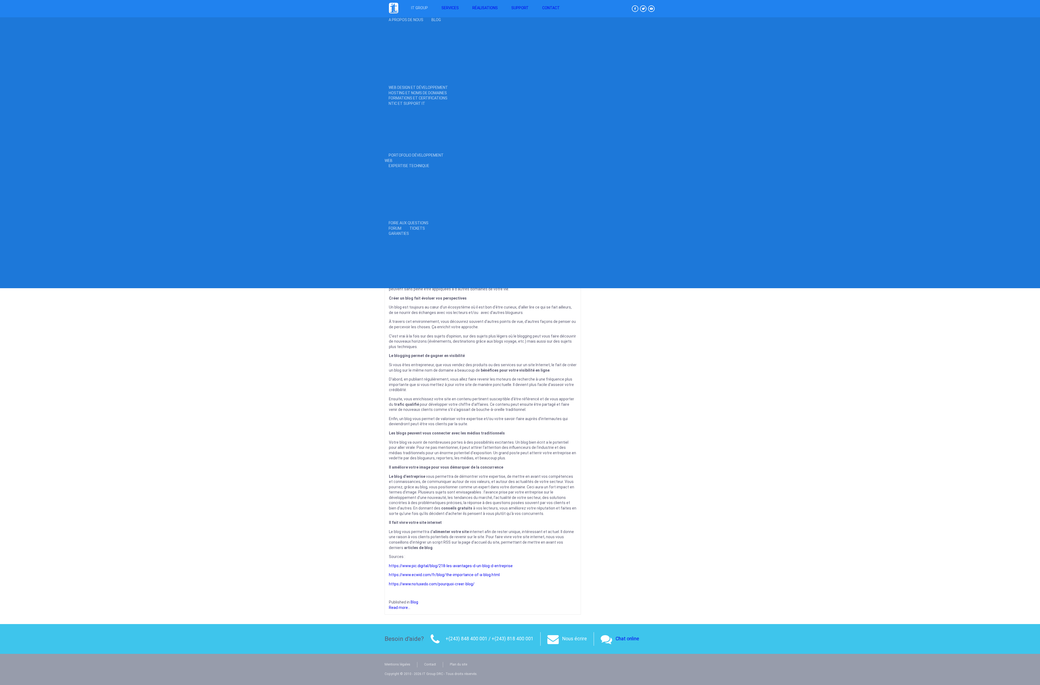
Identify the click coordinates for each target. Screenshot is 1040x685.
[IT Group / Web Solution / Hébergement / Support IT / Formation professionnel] (393, 13)
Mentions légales (397, 664)
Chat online (627, 638)
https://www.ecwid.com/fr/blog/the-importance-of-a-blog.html (444, 575)
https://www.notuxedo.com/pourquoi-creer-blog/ (431, 584)
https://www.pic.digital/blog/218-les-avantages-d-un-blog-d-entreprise (451, 566)
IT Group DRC (433, 674)
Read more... (399, 607)
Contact (430, 664)
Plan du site (458, 664)
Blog (414, 602)
